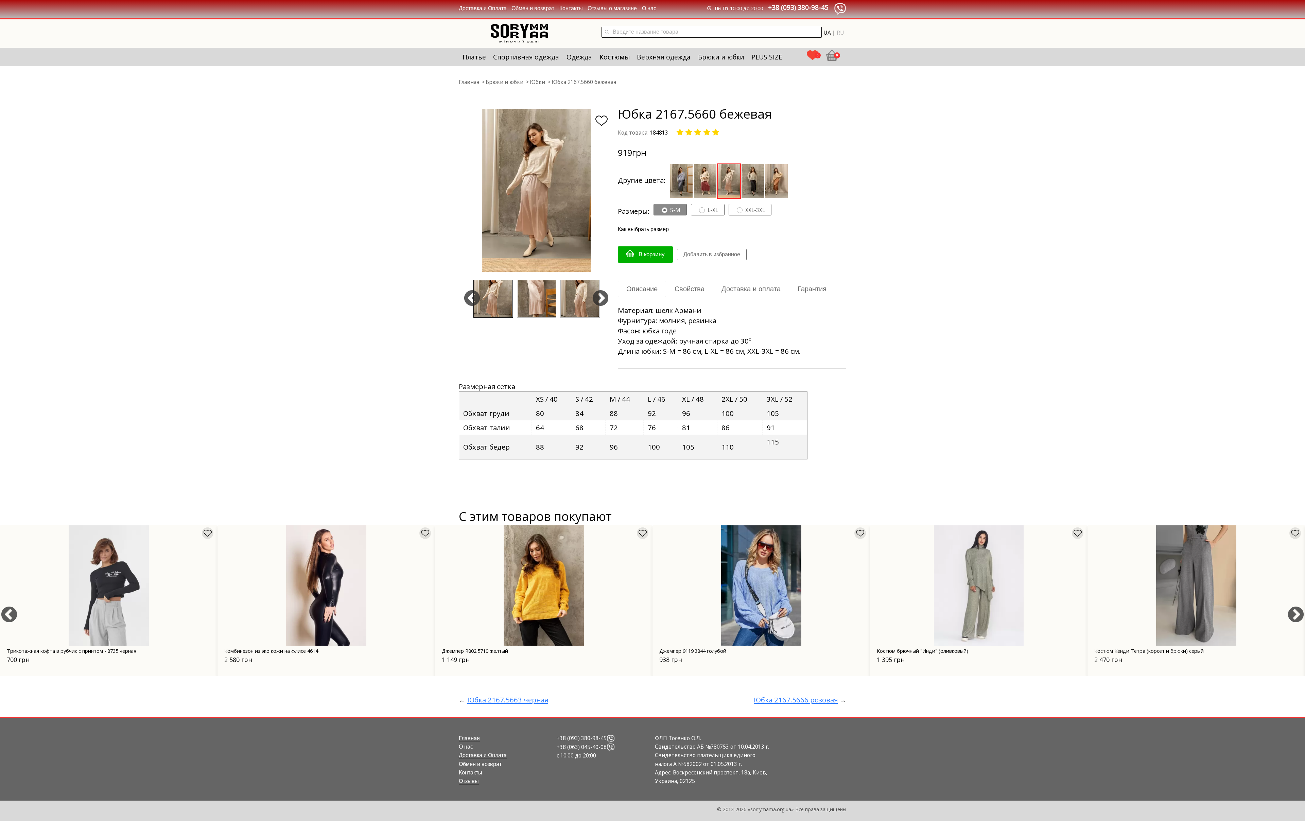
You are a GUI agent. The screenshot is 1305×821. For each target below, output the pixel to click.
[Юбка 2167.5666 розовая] (705, 180)
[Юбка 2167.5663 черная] (753, 180)
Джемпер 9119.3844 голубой (692, 651)
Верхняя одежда (664, 57)
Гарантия (812, 289)
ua (827, 32)
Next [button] (600, 299)
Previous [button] (472, 299)
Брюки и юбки (721, 57)
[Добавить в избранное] (601, 121)
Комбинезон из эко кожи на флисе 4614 (271, 651)
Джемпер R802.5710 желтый (475, 651)
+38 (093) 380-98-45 (798, 7)
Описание (642, 289)
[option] (536, 190)
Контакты (571, 8)
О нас (649, 8)
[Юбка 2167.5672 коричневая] (776, 180)
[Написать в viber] (611, 738)
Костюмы (614, 57)
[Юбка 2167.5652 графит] (681, 180)
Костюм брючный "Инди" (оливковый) (922, 651)
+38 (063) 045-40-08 (582, 747)
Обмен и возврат (532, 8)
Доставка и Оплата (483, 8)
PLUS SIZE (766, 57)
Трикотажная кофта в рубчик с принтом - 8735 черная (71, 651)
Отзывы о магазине (612, 8)
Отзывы (469, 781)
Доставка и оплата (751, 289)
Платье (474, 57)
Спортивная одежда (526, 57)
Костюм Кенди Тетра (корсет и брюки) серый (1149, 651)
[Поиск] (607, 32)
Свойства (689, 289)
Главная (469, 738)
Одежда (579, 57)
